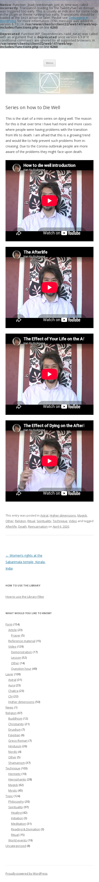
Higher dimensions (63, 515)
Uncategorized (16, 846)
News (9, 707)
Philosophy (16, 801)
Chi (10, 696)
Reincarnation (38, 526)
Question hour (21, 669)
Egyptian (14, 735)
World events (17, 840)
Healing (16, 812)
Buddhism (15, 718)
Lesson (16, 657)
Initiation (17, 818)
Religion (20, 521)
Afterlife (11, 526)
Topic (9, 796)
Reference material (21, 641)
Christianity (16, 724)
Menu (49, 63)
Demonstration (21, 652)
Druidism (14, 729)
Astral (44, 515)
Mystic (12, 790)
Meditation (18, 824)
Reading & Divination (25, 829)
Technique (60, 521)
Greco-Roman (18, 740)
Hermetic (14, 774)
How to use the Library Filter (25, 597)
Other (10, 521)
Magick (82, 515)
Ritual (31, 521)
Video (73, 521)
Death (22, 526)
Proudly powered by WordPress (26, 874)
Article (12, 630)
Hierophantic (17, 779)
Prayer (15, 635)
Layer (9, 674)
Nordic (12, 752)
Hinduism (14, 746)
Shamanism (16, 763)
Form (9, 624)
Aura (11, 685)
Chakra (13, 691)
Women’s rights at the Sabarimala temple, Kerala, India (26, 562)
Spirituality (44, 521)
